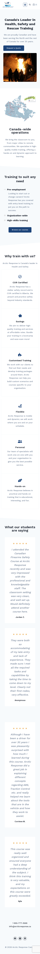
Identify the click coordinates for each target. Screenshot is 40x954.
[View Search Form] (30, 4)
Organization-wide (17, 215)
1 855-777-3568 (20, 923)
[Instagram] (20, 938)
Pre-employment (16, 189)
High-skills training (17, 220)
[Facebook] (15, 938)
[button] (20, 189)
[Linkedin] (25, 938)
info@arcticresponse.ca (20, 926)
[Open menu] (25, 5)
